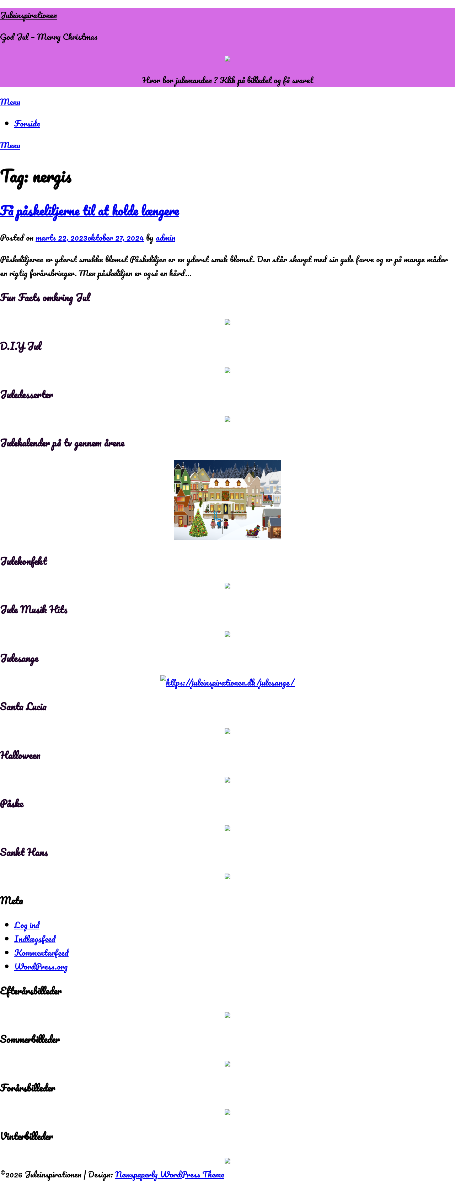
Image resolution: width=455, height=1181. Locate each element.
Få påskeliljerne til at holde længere (89, 210)
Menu (10, 101)
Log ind (26, 925)
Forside (27, 123)
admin (165, 237)
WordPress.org (41, 966)
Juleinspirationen (28, 15)
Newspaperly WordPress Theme (169, 1174)
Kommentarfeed (41, 952)
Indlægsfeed (34, 938)
